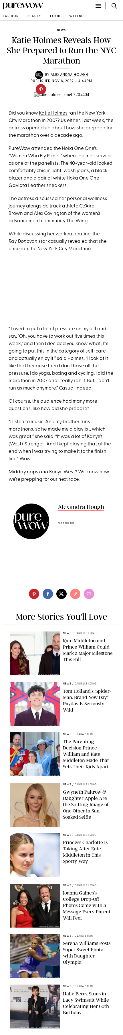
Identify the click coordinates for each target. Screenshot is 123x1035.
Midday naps (23, 472)
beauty (34, 16)
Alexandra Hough (69, 75)
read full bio (66, 523)
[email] (89, 594)
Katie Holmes (53, 113)
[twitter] (61, 594)
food (55, 16)
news (61, 30)
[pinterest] (41, 89)
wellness (78, 16)
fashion (11, 16)
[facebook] (48, 594)
